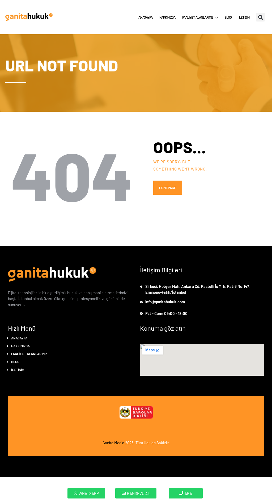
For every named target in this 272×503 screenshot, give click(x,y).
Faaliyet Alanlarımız (29, 353)
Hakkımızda (20, 346)
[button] (260, 17)
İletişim (17, 369)
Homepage (167, 187)
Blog (15, 361)
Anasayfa (19, 338)
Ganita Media (113, 442)
